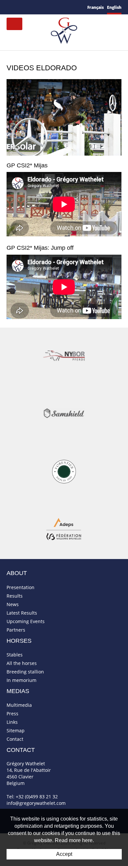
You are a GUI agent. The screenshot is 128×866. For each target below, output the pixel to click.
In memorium (21, 680)
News (13, 604)
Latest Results (22, 613)
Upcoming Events (26, 621)
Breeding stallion (25, 672)
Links (12, 722)
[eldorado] (64, 116)
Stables (15, 655)
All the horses (22, 663)
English (114, 7)
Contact (15, 739)
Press (12, 713)
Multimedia (19, 705)
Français (95, 7)
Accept (64, 854)
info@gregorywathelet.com (36, 803)
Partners (16, 630)
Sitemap (16, 730)
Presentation (20, 587)
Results (15, 596)
